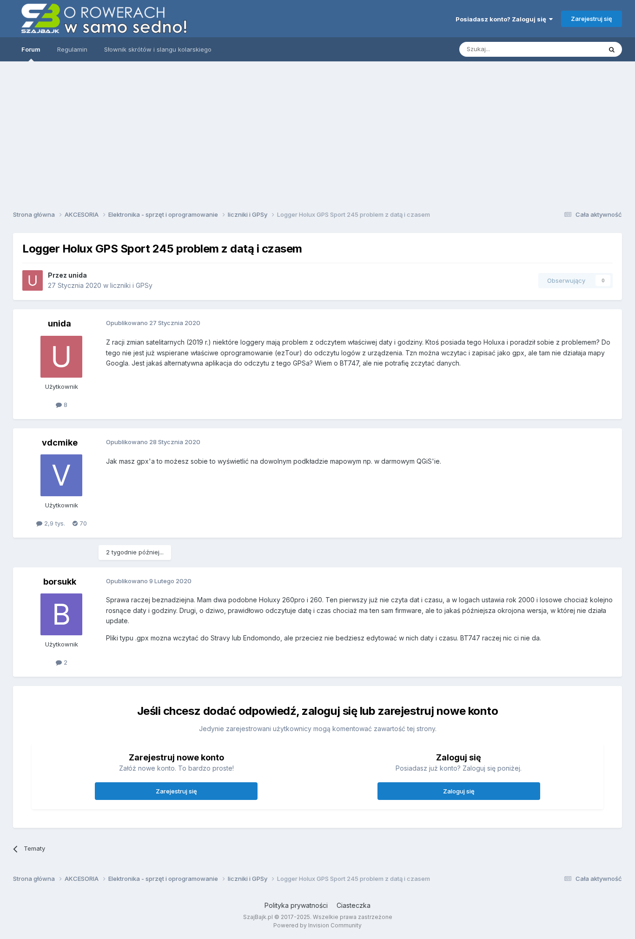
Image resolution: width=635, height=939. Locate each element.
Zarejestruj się (591, 18)
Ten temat (575, 49)
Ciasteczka (353, 905)
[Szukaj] (612, 49)
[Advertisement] (317, 132)
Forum (30, 49)
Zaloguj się (459, 791)
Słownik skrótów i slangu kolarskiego (158, 49)
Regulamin (72, 49)
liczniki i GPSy (131, 285)
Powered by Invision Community (317, 925)
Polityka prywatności (296, 905)
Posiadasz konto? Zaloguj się (502, 19)
